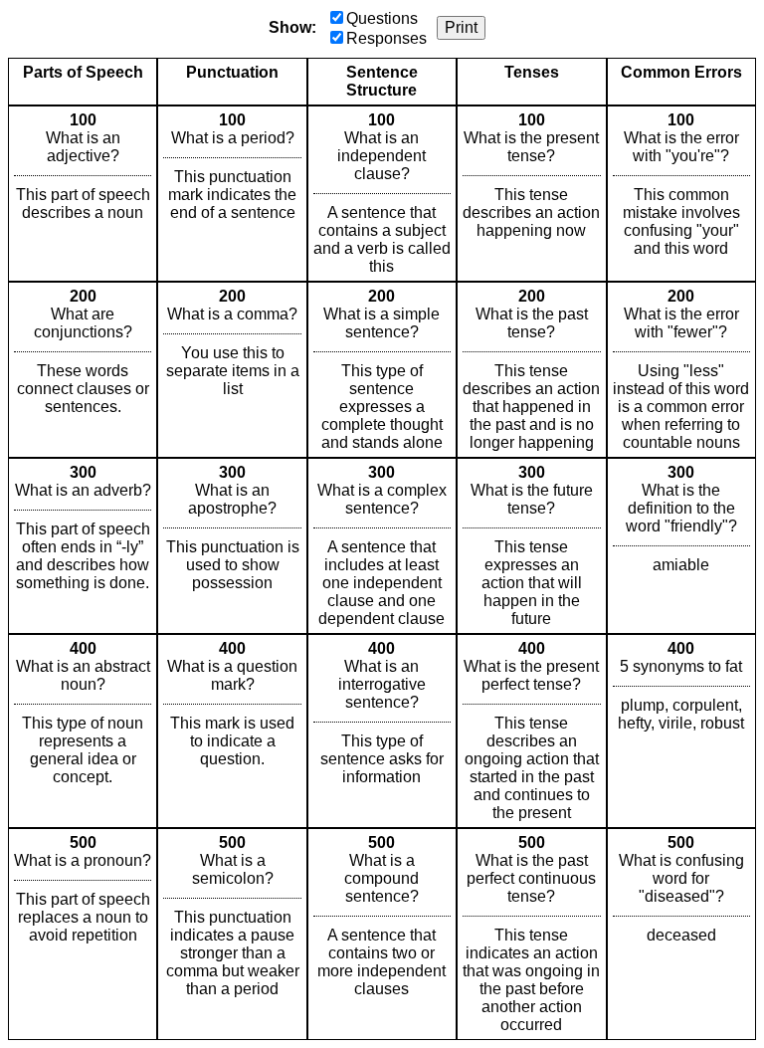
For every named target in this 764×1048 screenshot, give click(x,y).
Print (461, 27)
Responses (386, 38)
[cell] (82, 193)
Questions (382, 18)
